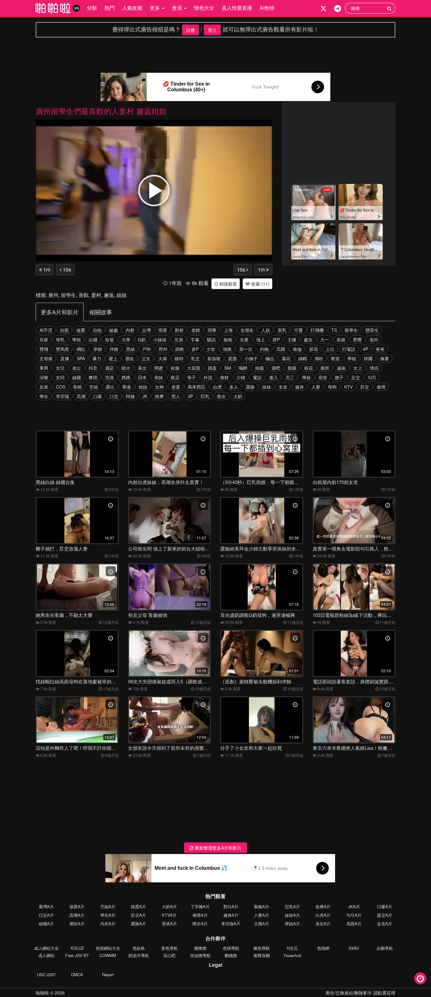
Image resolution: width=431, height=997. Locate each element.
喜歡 (84, 295)
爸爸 (380, 349)
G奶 (142, 339)
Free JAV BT (77, 955)
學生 (43, 396)
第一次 (245, 349)
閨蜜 (158, 368)
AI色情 (267, 7)
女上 (357, 368)
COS (60, 387)
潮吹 (319, 358)
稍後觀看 (227, 284)
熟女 (221, 396)
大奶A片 (169, 906)
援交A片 (384, 915)
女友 (283, 387)
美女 (142, 368)
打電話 (348, 349)
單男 (43, 368)
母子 (191, 377)
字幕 (195, 339)
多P (195, 349)
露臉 (250, 387)
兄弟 (178, 339)
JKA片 (354, 906)
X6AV (354, 948)
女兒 (60, 368)
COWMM (107, 955)
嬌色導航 (261, 948)
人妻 (315, 387)
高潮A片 (77, 915)
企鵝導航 (384, 948)
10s (66, 269)
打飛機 (317, 330)
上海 (228, 330)
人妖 (265, 330)
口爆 (97, 396)
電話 (257, 377)
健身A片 (231, 915)
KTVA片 (169, 915)
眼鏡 (292, 368)
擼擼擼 (200, 948)
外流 (208, 377)
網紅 (81, 349)
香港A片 (169, 923)
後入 (273, 377)
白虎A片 (323, 915)
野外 (163, 349)
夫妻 (244, 339)
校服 (175, 368)
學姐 (351, 358)
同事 (212, 330)
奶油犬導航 (138, 955)
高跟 (280, 349)
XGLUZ (77, 948)
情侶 (374, 368)
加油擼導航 (200, 955)
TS (334, 330)
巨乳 (205, 396)
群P (276, 339)
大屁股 (193, 368)
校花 (308, 368)
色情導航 (231, 948)
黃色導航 (169, 948)
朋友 (129, 358)
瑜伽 (297, 349)
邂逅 (109, 295)
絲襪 (76, 377)
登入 (212, 30)
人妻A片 (261, 915)
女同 (60, 377)
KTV (348, 387)
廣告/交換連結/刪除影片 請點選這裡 (360, 992)
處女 (308, 339)
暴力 (96, 358)
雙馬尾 (62, 349)
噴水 (125, 368)
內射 (130, 330)
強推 (227, 349)
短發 (109, 339)
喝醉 (243, 368)
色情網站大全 (108, 948)
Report (108, 974)
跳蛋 (212, 368)
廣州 (53, 295)
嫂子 (339, 377)
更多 (155, 7)
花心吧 (169, 955)
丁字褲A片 (200, 906)
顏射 (179, 330)
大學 (125, 339)
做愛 (80, 330)
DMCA (77, 974)
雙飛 (43, 349)
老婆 (175, 387)
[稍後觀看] (420, 978)
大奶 (237, 396)
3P (190, 396)
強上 (260, 339)
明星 (162, 330)
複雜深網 (261, 955)
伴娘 (113, 349)
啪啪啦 (42, 992)
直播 (64, 358)
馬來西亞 (196, 387)
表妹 (158, 377)
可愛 (298, 330)
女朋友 (247, 330)
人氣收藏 (132, 7)
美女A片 (323, 923)
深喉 (43, 377)
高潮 (81, 396)
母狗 (332, 387)
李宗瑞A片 (230, 923)
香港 (126, 387)
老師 (195, 330)
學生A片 (107, 915)
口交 (113, 396)
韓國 (368, 358)
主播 (291, 339)
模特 (178, 358)
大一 (324, 339)
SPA (81, 358)
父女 (146, 358)
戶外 (146, 349)
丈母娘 (46, 358)
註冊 (190, 30)
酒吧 (275, 368)
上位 (330, 349)
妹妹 (266, 387)
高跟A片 (354, 923)
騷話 (211, 339)
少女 (210, 349)
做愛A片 (77, 906)
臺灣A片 (46, 906)
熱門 (109, 7)
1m (46, 269)
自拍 (97, 330)
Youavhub (292, 955)
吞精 (77, 387)
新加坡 (214, 358)
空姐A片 (107, 906)
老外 (373, 339)
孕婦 (97, 349)
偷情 (381, 387)
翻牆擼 (231, 955)
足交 (355, 377)
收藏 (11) (259, 284)
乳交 (195, 358)
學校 (76, 339)
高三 (290, 377)
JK (144, 396)
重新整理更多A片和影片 (217, 848)
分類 (92, 7)
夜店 (175, 377)
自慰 (64, 330)
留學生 (68, 295)
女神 (159, 387)
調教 (179, 349)
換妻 (384, 358)
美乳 (282, 330)
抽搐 (259, 368)
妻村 (96, 295)
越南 (341, 368)
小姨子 (251, 358)
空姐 (93, 387)
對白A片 (231, 906)
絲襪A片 (46, 923)
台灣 (146, 330)
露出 (110, 387)
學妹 (306, 377)
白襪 (93, 339)
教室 (335, 358)
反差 (43, 387)
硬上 (113, 358)
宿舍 (322, 377)
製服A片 (261, 906)
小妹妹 (160, 339)
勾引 (372, 377)
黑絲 (130, 349)
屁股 (232, 358)
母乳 (60, 339)
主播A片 (261, 923)
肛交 (364, 387)
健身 (299, 387)
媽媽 (125, 377)
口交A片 (46, 915)
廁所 (325, 368)
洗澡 (109, 377)
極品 (269, 358)
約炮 (264, 349)
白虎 (217, 387)
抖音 (93, 368)
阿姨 (130, 396)
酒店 (109, 368)
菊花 (286, 358)
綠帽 (302, 358)
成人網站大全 (46, 948)
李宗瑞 (62, 396)
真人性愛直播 (237, 7)
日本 (142, 377)
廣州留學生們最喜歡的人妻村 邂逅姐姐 (101, 110)
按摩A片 (323, 906)
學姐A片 (292, 923)
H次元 (292, 948)
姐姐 (121, 295)
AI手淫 (45, 330)
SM (227, 368)
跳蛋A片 (138, 906)
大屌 (162, 358)
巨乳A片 (292, 906)
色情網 (323, 948)
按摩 (159, 396)
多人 (233, 387)
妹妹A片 (292, 915)
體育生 (372, 330)
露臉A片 (138, 923)
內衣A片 (107, 923)
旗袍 (227, 339)
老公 (76, 368)
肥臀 (357, 339)
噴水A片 (200, 923)
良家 (43, 339)
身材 (224, 377)
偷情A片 (200, 915)
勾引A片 (354, 915)
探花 (313, 349)
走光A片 (384, 923)
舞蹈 (93, 377)
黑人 (175, 396)
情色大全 (204, 7)
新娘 (341, 339)
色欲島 (139, 948)
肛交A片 (138, 915)
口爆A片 (384, 906)
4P (365, 349)
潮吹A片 (77, 923)
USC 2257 (46, 974)
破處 (113, 330)
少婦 (240, 377)
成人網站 (46, 955)
